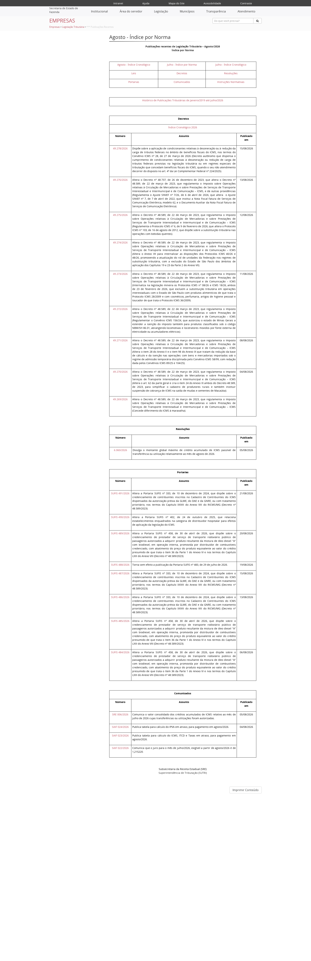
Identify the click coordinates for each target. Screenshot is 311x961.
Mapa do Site (176, 3)
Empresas (54, 26)
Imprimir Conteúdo (246, 790)
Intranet (118, 3)
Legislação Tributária (73, 26)
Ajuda (145, 3)
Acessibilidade (212, 3)
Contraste (246, 3)
